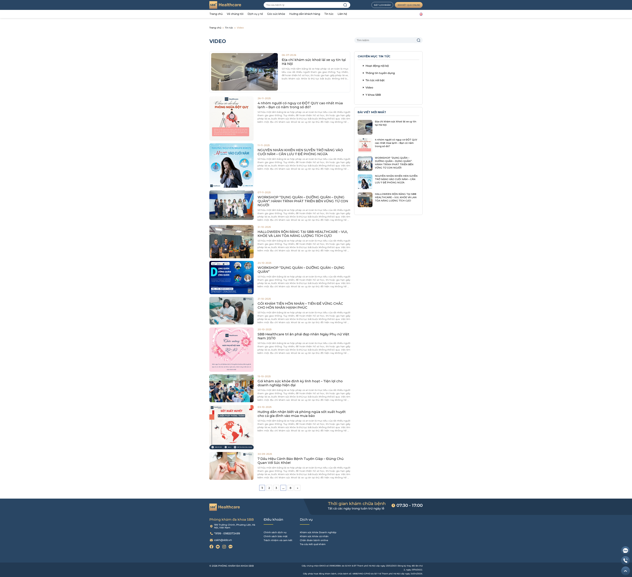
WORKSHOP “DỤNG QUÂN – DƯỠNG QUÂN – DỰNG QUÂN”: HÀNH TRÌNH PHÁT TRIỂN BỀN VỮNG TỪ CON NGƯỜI (303, 201)
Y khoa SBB (373, 94)
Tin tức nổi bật (375, 80)
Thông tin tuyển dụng (380, 73)
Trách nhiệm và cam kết (278, 540)
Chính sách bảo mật (276, 536)
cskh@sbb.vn (223, 540)
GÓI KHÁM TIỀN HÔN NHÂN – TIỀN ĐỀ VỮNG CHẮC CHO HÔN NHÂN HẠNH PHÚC (300, 306)
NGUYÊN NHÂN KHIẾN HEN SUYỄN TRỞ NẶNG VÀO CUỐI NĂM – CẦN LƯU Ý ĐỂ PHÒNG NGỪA (300, 152)
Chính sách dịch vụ (275, 532)
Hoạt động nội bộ (377, 65)
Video (369, 87)
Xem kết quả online (408, 5)
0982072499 (231, 533)
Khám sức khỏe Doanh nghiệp (318, 532)
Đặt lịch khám (382, 5)
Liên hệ (342, 13)
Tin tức (328, 13)
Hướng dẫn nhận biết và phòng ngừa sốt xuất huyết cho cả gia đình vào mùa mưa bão (302, 414)
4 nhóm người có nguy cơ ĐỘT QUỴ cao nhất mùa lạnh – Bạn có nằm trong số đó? (300, 105)
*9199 (217, 533)
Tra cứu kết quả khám (313, 544)
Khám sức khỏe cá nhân (314, 536)
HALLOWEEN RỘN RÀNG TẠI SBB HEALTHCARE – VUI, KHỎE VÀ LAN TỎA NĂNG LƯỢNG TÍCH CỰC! (303, 234)
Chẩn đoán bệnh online (314, 540)
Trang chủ (216, 13)
